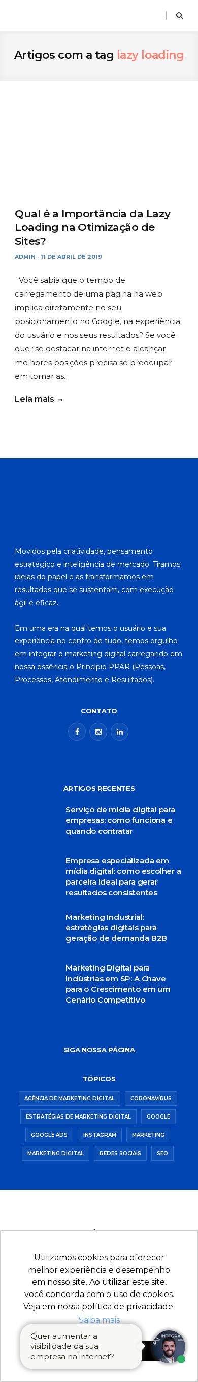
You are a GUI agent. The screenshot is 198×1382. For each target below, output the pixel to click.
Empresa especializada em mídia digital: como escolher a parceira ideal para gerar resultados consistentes (123, 876)
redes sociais (120, 1153)
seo (162, 1153)
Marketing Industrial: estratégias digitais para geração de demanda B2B (116, 927)
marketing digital (55, 1153)
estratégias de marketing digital (78, 1116)
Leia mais (34, 399)
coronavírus (151, 1098)
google (158, 1116)
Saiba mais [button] (99, 1320)
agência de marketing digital (69, 1098)
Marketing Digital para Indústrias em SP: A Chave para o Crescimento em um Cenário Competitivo (118, 984)
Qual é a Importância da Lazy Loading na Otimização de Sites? (92, 227)
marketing (148, 1135)
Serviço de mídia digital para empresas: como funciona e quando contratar (120, 820)
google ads (49, 1135)
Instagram (99, 1135)
